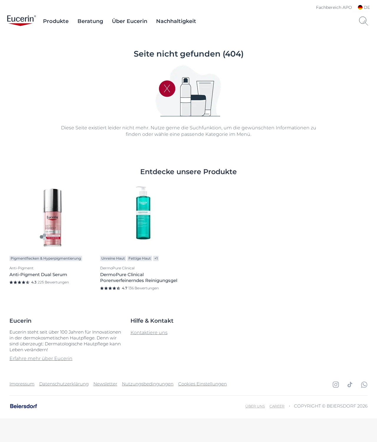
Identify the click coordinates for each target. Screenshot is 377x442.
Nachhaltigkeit (176, 21)
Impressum (21, 384)
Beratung (90, 21)
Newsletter (105, 384)
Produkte (56, 21)
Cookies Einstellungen (202, 384)
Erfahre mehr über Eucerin (40, 358)
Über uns (255, 406)
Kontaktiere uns (149, 332)
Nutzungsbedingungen (147, 384)
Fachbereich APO (334, 7)
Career (277, 406)
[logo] (21, 21)
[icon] (335, 384)
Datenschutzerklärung (64, 384)
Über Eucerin (129, 21)
